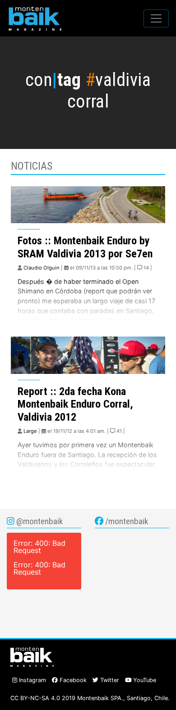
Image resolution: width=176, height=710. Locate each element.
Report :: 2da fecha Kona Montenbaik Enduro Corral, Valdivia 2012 (75, 404)
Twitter (108, 680)
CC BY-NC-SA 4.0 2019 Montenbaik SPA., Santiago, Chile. (90, 698)
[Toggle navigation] (156, 18)
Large (30, 431)
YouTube (143, 680)
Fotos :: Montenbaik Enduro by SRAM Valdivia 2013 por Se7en (85, 247)
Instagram (31, 680)
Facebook (72, 680)
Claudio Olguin (41, 268)
